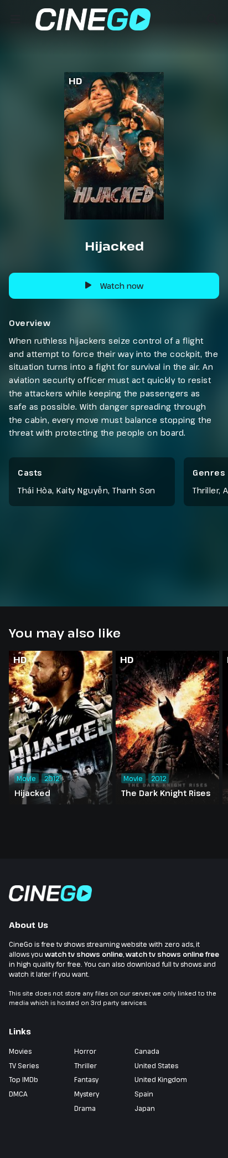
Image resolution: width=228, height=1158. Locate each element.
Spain (143, 1093)
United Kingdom (160, 1079)
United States (156, 1065)
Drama (85, 1108)
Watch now (121, 285)
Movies (20, 1051)
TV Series (24, 1065)
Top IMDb (23, 1079)
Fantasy (86, 1079)
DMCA (18, 1093)
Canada (146, 1051)
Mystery (86, 1093)
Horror (85, 1051)
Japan (144, 1108)
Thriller (206, 490)
